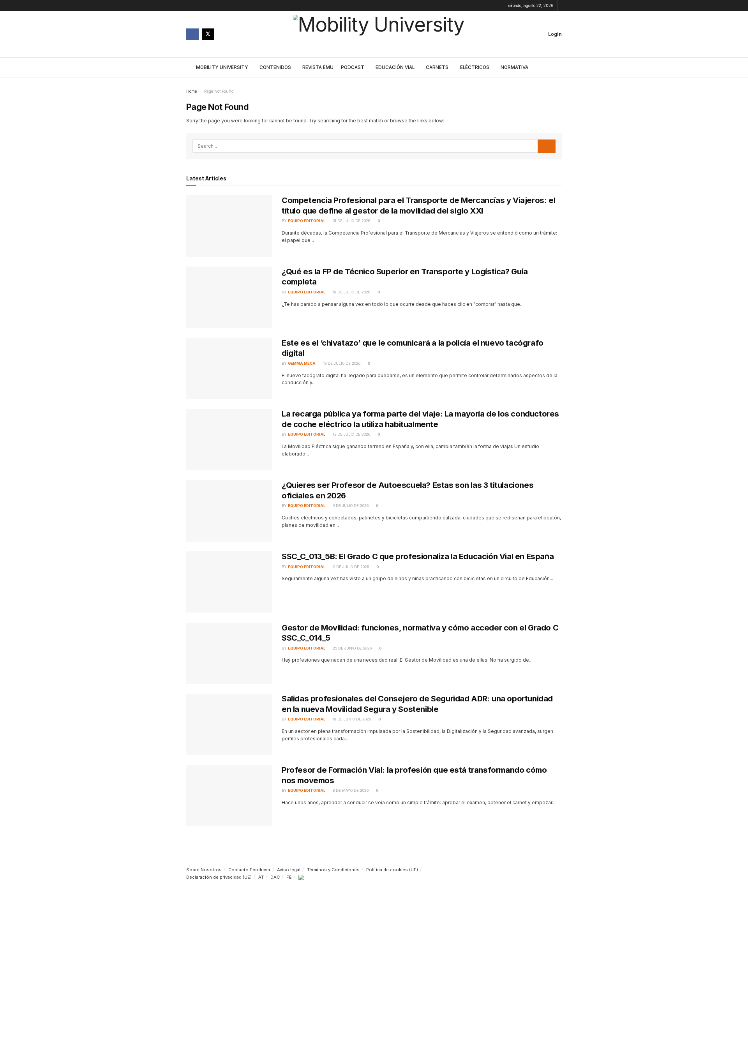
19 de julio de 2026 (351, 292)
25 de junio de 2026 (352, 648)
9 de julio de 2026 (350, 505)
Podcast (352, 67)
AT (261, 877)
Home (191, 91)
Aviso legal (288, 869)
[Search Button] (556, 68)
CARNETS (437, 67)
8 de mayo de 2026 (350, 790)
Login (554, 34)
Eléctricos (474, 67)
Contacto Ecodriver (249, 869)
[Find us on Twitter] (208, 34)
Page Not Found (219, 91)
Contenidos (275, 67)
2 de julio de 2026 (350, 567)
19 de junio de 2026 (351, 719)
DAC (275, 877)
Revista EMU (317, 67)
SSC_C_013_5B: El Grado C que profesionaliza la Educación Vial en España (418, 556)
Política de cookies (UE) (392, 869)
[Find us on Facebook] (192, 34)
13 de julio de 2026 (351, 434)
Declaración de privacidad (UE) (219, 877)
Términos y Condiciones (333, 869)
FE (289, 877)
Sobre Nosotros (204, 869)
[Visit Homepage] (378, 34)
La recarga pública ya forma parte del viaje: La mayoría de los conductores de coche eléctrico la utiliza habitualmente (420, 419)
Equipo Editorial (306, 221)
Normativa (514, 67)
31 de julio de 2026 (351, 221)
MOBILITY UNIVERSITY (222, 67)
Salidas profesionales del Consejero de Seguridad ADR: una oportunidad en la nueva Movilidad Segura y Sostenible (417, 703)
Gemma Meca (302, 363)
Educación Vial (395, 67)
